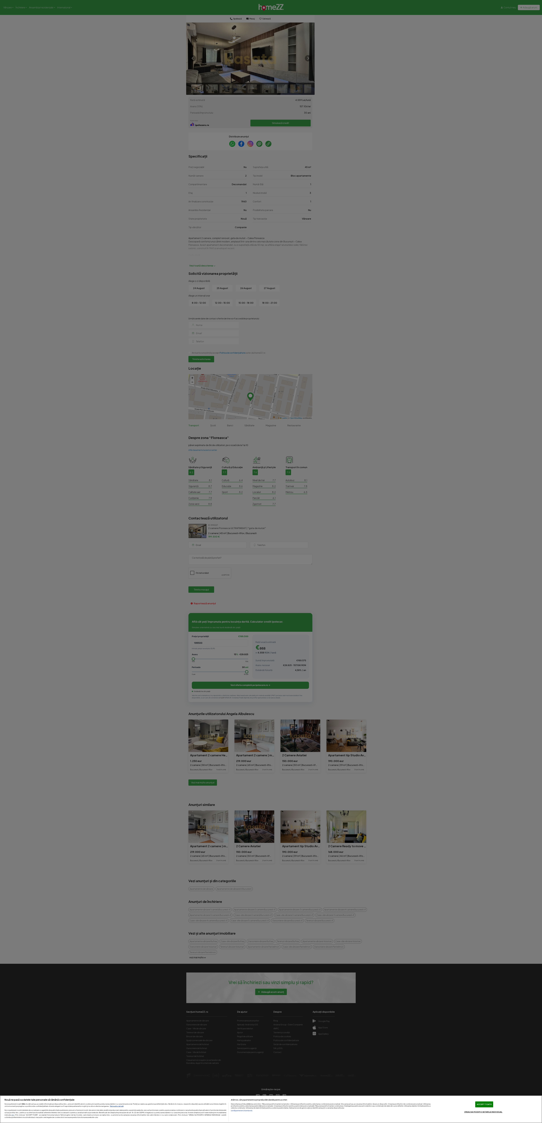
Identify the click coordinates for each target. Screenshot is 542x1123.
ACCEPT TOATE (484, 1104)
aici (12, 1115)
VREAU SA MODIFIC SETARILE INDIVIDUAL (483, 1112)
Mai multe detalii (117, 1106)
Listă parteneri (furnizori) (241, 1110)
